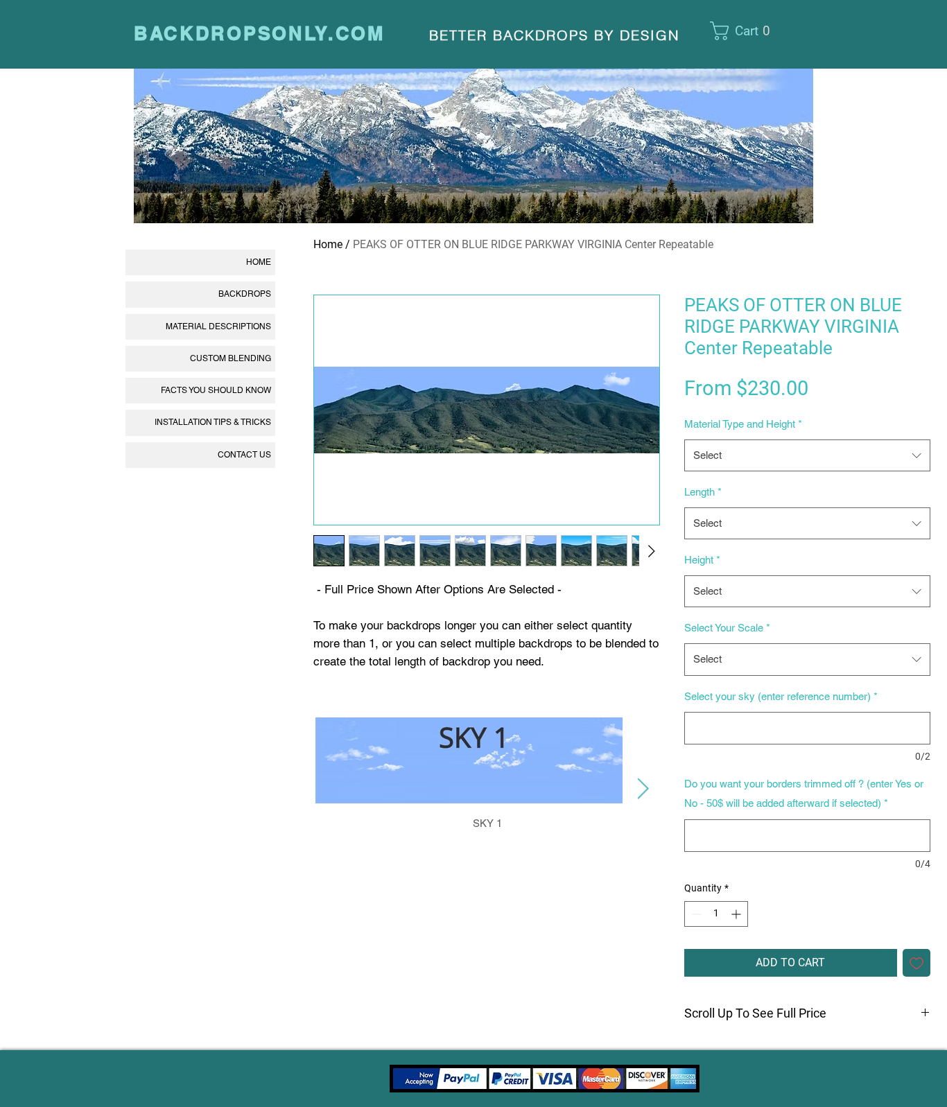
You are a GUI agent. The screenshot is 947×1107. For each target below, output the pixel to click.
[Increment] (737, 914)
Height (702, 560)
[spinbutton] (716, 914)
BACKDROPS (244, 294)
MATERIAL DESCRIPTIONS (218, 326)
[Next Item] (643, 789)
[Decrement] (695, 914)
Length (703, 492)
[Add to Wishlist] (916, 963)
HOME (258, 262)
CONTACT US (244, 455)
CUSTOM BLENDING (230, 358)
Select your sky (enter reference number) (781, 696)
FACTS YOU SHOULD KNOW (216, 390)
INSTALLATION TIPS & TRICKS (213, 422)
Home (327, 244)
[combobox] (807, 455)
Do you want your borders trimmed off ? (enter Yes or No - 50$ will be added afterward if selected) (803, 793)
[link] (749, 30)
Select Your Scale (727, 628)
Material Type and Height (743, 424)
